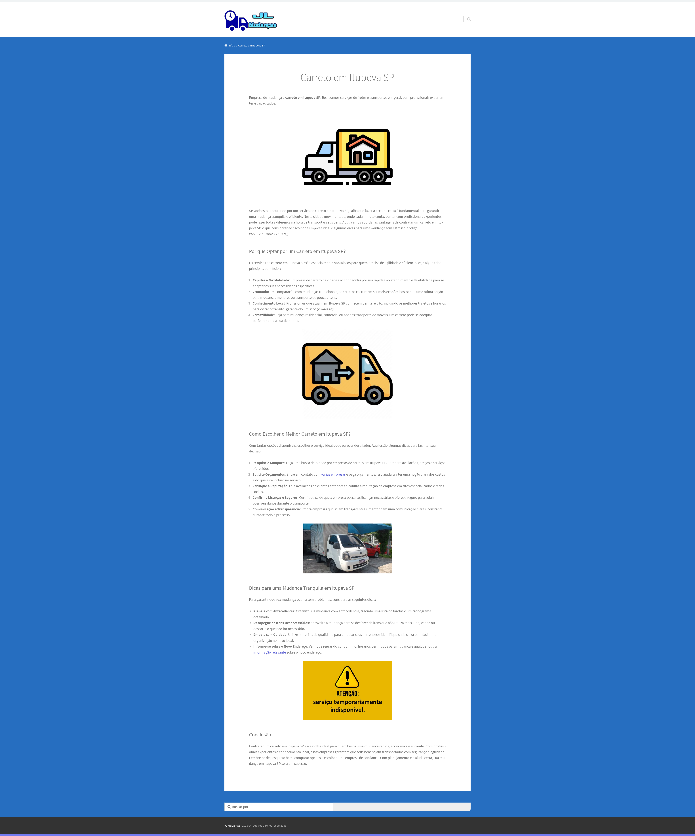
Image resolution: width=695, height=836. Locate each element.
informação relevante (269, 652)
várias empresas (333, 474)
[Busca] (466, 14)
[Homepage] (251, 19)
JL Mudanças (232, 825)
